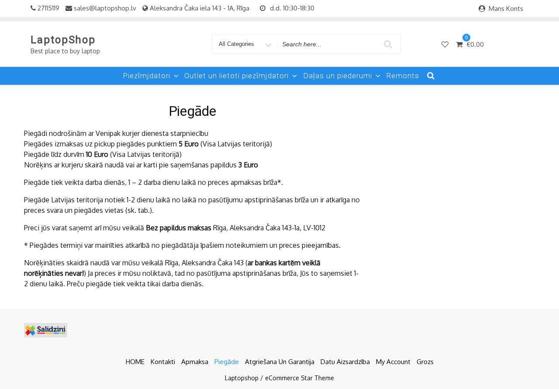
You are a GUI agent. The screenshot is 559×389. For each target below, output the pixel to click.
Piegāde (226, 362)
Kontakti (163, 362)
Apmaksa (194, 362)
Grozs (425, 362)
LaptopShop (63, 40)
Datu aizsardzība (345, 362)
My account (393, 362)
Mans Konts (506, 8)
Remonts (402, 75)
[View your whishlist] (446, 44)
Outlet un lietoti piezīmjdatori (236, 75)
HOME (135, 362)
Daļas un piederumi (337, 75)
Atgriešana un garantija (279, 362)
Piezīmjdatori (146, 75)
